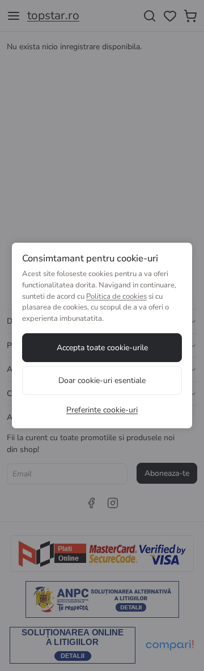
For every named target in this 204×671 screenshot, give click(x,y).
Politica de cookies (116, 296)
